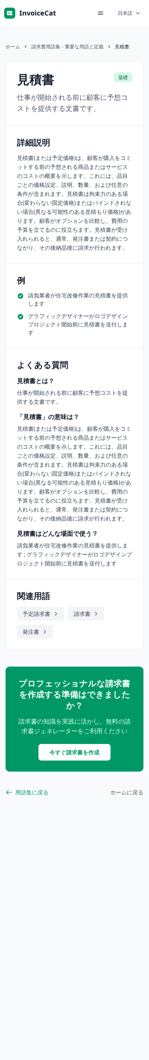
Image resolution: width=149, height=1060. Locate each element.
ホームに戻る (126, 792)
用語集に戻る (32, 792)
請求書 (82, 614)
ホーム (13, 46)
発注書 (31, 632)
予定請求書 (36, 614)
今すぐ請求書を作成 (74, 752)
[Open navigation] (100, 13)
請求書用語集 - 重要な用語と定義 (67, 46)
